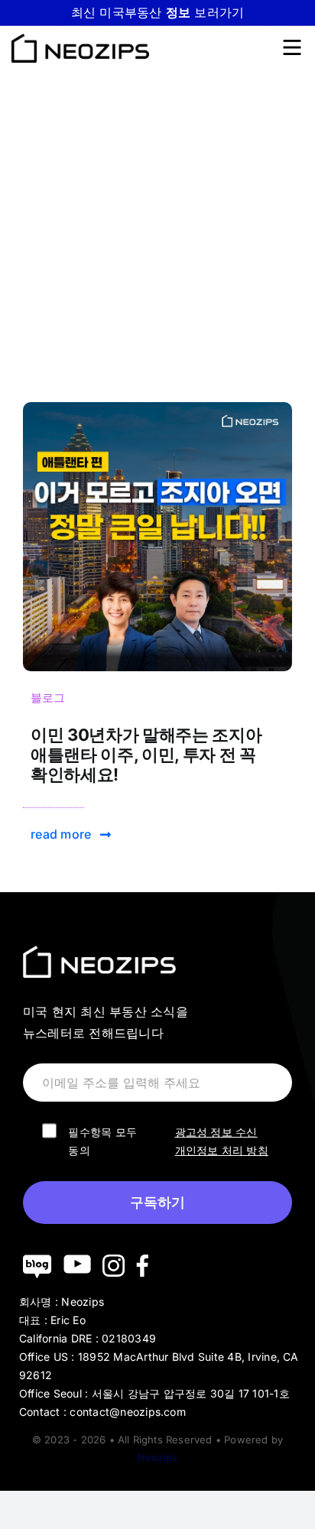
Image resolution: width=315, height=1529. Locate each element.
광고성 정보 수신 (216, 1131)
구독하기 (157, 1202)
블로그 (48, 697)
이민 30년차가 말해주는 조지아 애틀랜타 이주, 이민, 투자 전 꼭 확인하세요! (146, 755)
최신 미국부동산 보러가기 (158, 12)
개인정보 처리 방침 (221, 1150)
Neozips (157, 1457)
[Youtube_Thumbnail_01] (157, 408)
